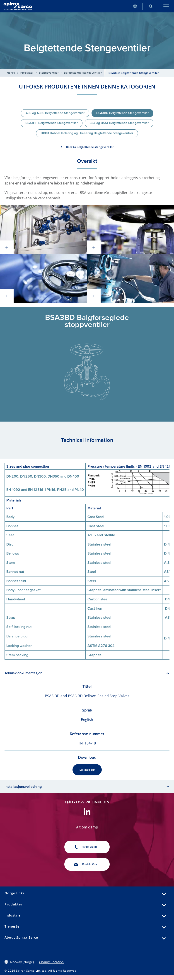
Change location (51, 962)
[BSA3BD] (43, 229)
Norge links (15, 893)
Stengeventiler (49, 73)
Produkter (26, 73)
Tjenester (13, 926)
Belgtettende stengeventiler (83, 73)
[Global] (135, 6)
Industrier (13, 915)
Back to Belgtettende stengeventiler (90, 147)
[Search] (150, 6)
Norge (11, 73)
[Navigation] (166, 6)
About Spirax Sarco (21, 937)
